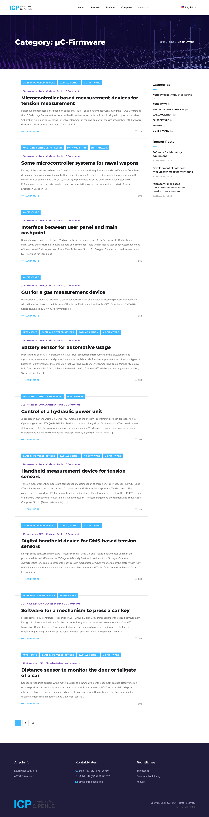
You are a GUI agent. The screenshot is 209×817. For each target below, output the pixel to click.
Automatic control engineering (43, 148)
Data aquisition (69, 83)
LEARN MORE (32, 131)
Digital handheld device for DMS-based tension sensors (78, 543)
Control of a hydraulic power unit (61, 411)
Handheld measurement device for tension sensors (73, 473)
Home (81, 7)
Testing (157, 125)
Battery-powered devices (39, 83)
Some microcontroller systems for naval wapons (79, 163)
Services (95, 7)
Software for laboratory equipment (167, 154)
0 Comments (73, 91)
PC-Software (92, 456)
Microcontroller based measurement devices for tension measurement (79, 100)
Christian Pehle (54, 91)
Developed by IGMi (185, 807)
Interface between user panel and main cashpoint (69, 230)
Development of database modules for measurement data (173, 170)
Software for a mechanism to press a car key (75, 610)
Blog (171, 42)
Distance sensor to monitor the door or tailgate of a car (78, 672)
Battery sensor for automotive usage (66, 347)
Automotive (30, 332)
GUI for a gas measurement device (63, 292)
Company (126, 7)
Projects (110, 7)
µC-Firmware (92, 83)
